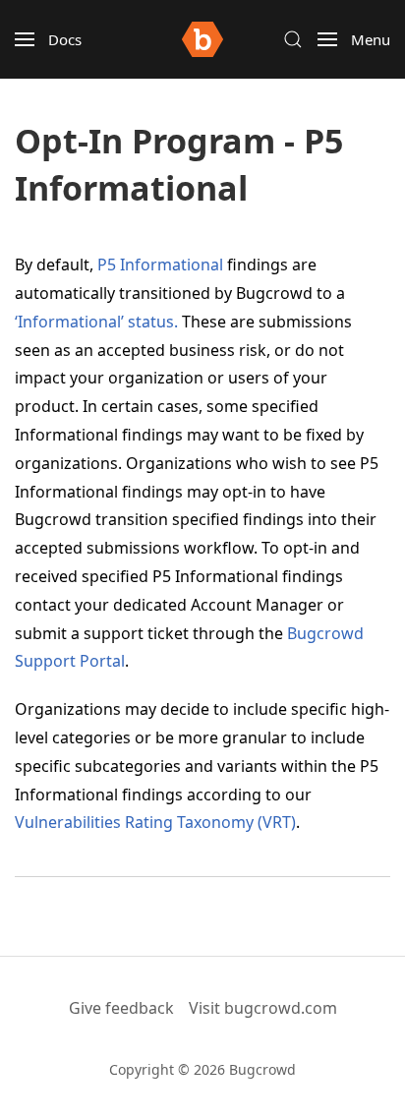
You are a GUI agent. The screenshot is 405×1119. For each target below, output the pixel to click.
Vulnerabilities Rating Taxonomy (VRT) (155, 822)
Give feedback (121, 1008)
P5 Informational (160, 264)
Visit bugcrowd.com (263, 1008)
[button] (48, 39)
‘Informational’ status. (96, 321)
